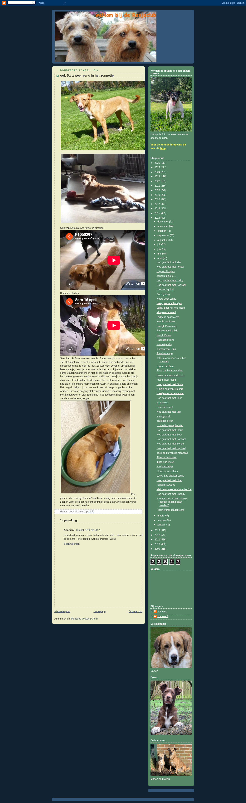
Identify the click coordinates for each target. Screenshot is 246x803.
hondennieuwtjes (166, 484)
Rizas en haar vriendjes (170, 370)
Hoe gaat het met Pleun (170, 430)
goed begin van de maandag (172, 453)
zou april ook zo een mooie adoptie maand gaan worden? (172, 502)
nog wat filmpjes (166, 271)
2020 (158, 190)
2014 (158, 217)
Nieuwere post (62, 611)
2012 (158, 535)
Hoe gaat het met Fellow (170, 266)
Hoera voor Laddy (166, 298)
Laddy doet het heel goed (171, 307)
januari (161, 524)
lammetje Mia (164, 344)
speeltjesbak (164, 416)
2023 (158, 176)
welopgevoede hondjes (169, 303)
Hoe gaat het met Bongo (170, 443)
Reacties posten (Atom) (84, 618)
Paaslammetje (165, 353)
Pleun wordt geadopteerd (170, 510)
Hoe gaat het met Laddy (170, 280)
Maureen (162, 611)
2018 (158, 199)
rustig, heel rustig (166, 379)
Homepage (100, 611)
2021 (158, 185)
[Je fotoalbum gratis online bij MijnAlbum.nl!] (107, 151)
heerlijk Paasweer (166, 326)
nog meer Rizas (165, 366)
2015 (158, 213)
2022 (158, 181)
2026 (158, 163)
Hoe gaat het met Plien (169, 398)
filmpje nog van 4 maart (170, 389)
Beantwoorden (72, 544)
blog (163, 148)
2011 (158, 539)
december (163, 221)
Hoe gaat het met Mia (169, 262)
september (163, 235)
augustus (162, 240)
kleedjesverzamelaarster (170, 393)
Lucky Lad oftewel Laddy (170, 475)
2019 (158, 195)
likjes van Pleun (165, 462)
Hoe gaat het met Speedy (171, 494)
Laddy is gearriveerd (168, 317)
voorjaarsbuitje (165, 466)
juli (159, 244)
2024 (158, 172)
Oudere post (135, 611)
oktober (161, 231)
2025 (158, 167)
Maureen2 (162, 616)
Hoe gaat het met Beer (169, 434)
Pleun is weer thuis (167, 471)
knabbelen (162, 402)
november (163, 226)
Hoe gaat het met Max (169, 412)
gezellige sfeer (165, 421)
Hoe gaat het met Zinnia (170, 384)
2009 (158, 549)
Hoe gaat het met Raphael (171, 285)
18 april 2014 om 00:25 (88, 530)
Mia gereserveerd (166, 312)
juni (159, 249)
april (160, 258)
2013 (158, 530)
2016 (158, 208)
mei (159, 253)
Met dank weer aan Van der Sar (174, 489)
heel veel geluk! (165, 289)
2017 (158, 204)
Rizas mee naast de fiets (170, 375)
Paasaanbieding (165, 340)
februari (161, 520)
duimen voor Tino (166, 349)
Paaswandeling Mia (167, 330)
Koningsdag (163, 294)
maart (161, 515)
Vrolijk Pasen (164, 335)
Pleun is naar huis (167, 457)
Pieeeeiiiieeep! (165, 407)
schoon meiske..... (167, 276)
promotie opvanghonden (170, 425)
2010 (158, 544)
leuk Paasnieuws (166, 321)
